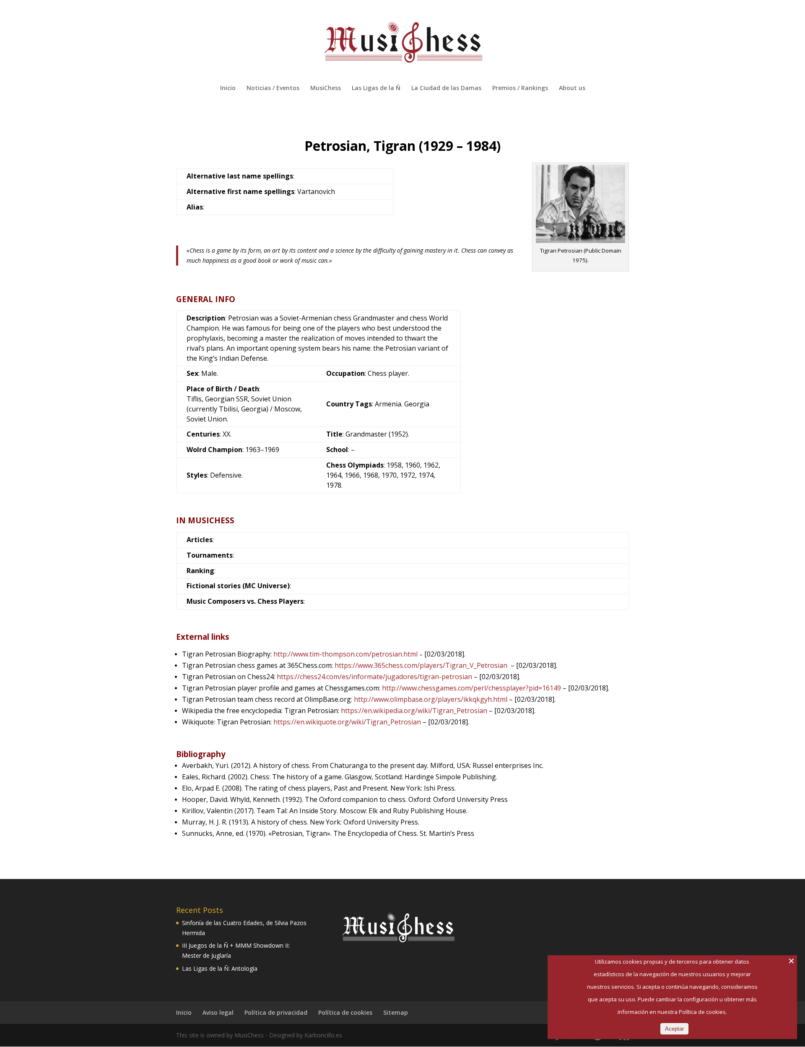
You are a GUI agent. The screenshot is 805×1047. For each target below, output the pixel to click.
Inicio (228, 88)
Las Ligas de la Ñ (376, 88)
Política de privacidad (275, 1012)
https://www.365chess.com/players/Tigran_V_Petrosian (421, 665)
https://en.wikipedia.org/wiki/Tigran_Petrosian (414, 710)
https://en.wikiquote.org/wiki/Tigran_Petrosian (347, 721)
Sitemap (395, 1012)
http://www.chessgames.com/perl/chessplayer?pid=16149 (471, 688)
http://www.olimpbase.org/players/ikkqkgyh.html (430, 699)
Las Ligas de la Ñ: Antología (219, 968)
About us (572, 88)
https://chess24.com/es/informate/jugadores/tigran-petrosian (374, 676)
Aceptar (674, 1029)
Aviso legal (218, 1012)
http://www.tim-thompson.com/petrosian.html (346, 654)
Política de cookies (345, 1012)
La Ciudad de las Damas (446, 88)
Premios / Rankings (520, 88)
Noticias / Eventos (273, 88)
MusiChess (325, 88)
